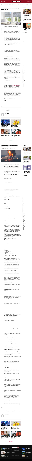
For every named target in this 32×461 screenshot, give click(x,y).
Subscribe (29, 1)
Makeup (23, 206)
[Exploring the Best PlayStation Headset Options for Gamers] (5, 131)
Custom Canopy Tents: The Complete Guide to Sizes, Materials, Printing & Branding (7, 448)
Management (24, 207)
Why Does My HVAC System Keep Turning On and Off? (7, 452)
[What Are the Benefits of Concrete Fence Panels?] (27, 158)
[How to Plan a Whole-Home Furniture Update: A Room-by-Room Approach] (23, 456)
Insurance (23, 202)
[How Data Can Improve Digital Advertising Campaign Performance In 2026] (5, 122)
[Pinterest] (1, 32)
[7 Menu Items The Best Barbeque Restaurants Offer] (27, 11)
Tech (24, 4)
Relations (23, 73)
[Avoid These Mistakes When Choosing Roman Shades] (11, 18)
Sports (23, 76)
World (27, 4)
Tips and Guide (24, 80)
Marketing (23, 208)
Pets (23, 69)
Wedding (23, 85)
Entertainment (14, 4)
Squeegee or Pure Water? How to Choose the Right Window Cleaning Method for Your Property (7, 455)
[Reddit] (1, 31)
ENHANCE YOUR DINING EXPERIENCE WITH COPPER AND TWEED (27, 153)
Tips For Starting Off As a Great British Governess (27, 20)
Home (4, 4)
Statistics (24, 77)
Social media (24, 75)
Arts (10, 4)
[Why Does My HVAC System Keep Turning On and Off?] (3, 452)
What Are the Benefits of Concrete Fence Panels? (27, 162)
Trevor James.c (7, 113)
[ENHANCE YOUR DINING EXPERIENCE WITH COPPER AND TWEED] (27, 149)
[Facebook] (1, 28)
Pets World (21, 4)
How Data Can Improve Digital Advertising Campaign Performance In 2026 (5, 126)
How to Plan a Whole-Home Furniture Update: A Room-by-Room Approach (28, 455)
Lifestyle (18, 4)
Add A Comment (10, 140)
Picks (23, 71)
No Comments (11, 148)
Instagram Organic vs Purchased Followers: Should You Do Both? (27, 171)
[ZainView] (16, 2)
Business (7, 4)
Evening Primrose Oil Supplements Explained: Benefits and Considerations (15, 126)
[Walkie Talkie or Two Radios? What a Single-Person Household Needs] (16, 131)
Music (23, 210)
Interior (23, 203)
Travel (23, 82)
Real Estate (24, 72)
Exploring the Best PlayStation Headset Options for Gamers (5, 135)
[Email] (1, 34)
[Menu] (1, 4)
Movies (23, 209)
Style (23, 78)
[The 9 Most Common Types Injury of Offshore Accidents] (11, 156)
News (23, 68)
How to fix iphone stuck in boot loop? (27, 29)
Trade (23, 81)
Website (23, 84)
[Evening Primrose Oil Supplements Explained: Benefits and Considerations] (16, 122)
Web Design (24, 83)
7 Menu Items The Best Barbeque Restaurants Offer (27, 15)
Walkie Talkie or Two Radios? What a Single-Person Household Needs (15, 136)
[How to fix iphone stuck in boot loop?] (27, 25)
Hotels (23, 201)
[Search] (30, 4)
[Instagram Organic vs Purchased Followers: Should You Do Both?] (27, 167)
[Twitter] (1, 29)
